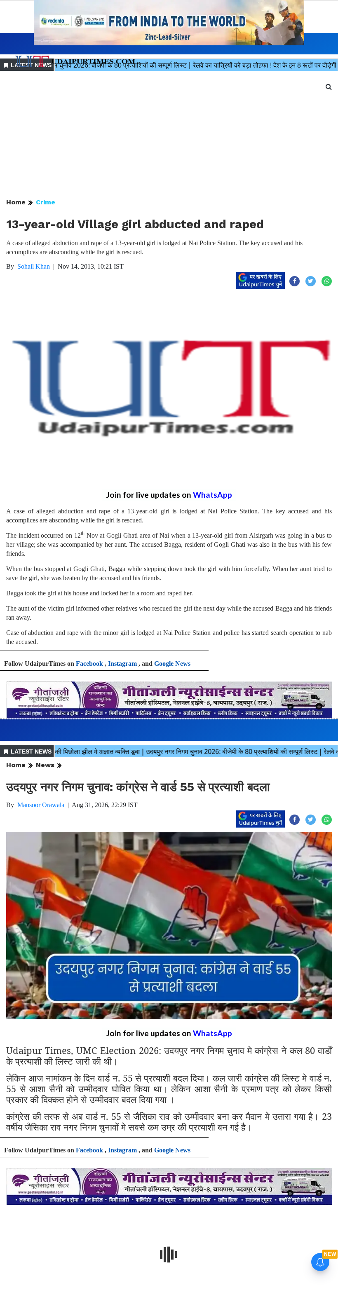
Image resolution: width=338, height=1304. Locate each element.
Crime (45, 202)
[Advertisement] (169, 135)
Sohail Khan (33, 266)
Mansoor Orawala (40, 804)
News (45, 765)
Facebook (89, 663)
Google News (172, 663)
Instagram (122, 663)
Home (16, 202)
